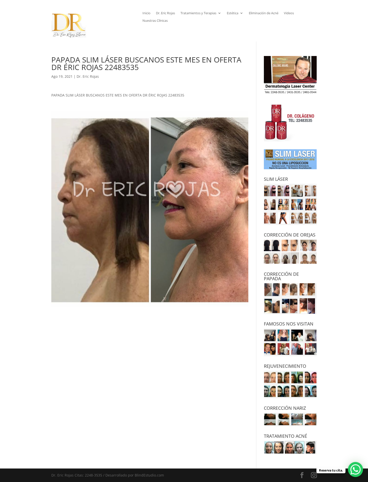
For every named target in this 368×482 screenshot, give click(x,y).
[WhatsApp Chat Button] (355, 469)
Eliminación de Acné (263, 13)
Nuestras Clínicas (155, 21)
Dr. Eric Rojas (165, 13)
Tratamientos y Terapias (198, 13)
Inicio (146, 13)
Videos (289, 13)
